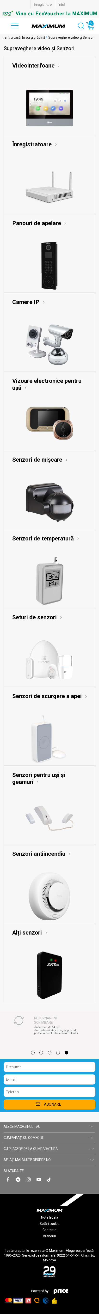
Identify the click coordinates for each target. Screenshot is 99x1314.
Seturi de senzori (35, 617)
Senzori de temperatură (43, 538)
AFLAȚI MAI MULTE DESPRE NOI (27, 1160)
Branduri (49, 1236)
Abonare (52, 1104)
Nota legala (49, 1217)
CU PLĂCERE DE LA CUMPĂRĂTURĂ (31, 1149)
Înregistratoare (32, 144)
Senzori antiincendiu (39, 853)
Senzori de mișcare (38, 459)
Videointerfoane (34, 65)
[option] (49, 13)
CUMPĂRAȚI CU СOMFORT (24, 1138)
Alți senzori (27, 932)
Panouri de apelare (37, 223)
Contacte (49, 1230)
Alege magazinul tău (22, 1126)
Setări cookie (49, 1224)
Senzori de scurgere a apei (47, 696)
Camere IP (26, 302)
